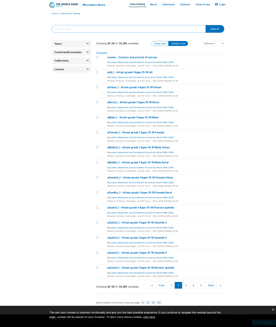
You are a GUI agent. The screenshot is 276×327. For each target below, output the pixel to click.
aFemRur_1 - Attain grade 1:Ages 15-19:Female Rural (139, 192)
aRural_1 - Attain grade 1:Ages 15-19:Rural (133, 102)
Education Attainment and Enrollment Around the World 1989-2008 (140, 62)
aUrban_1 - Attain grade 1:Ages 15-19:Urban (134, 87)
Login (222, 4)
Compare (101, 52)
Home (54, 13)
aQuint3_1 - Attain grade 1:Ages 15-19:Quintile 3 (137, 237)
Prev (162, 285)
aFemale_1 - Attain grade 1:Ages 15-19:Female (135, 132)
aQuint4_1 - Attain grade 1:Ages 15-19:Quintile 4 (137, 252)
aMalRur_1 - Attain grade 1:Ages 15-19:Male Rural (137, 162)
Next (211, 285)
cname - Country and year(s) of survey (132, 57)
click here (149, 317)
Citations (185, 4)
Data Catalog (137, 4)
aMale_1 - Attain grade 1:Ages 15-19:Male (132, 117)
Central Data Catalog (70, 13)
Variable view (178, 43)
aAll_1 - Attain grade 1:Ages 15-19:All (129, 72)
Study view (160, 43)
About (153, 4)
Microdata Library (94, 4)
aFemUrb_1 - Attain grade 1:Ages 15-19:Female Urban (140, 177)
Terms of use (202, 4)
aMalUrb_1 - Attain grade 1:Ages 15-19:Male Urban (138, 147)
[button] (71, 43)
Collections (168, 4)
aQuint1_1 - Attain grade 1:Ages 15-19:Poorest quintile (140, 207)
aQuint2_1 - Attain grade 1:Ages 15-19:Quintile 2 (137, 222)
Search (215, 28)
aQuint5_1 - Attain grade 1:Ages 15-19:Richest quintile (140, 267)
